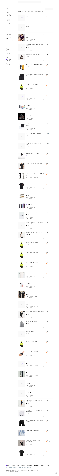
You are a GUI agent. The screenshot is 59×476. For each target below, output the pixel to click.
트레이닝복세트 (36, 177)
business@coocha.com (34, 470)
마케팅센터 (42, 465)
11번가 (8, 34)
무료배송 (8, 60)
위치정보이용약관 (29, 465)
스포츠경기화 (8, 20)
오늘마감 (8, 64)
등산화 (34, 118)
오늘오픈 (8, 63)
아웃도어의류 (8, 25)
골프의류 (8, 24)
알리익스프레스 (9, 37)
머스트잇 (8, 32)
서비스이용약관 (23, 465)
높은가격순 (43, 11)
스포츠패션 (8, 14)
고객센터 (18, 465)
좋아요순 (36, 11)
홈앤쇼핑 (8, 35)
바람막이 (8, 18)
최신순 (23, 11)
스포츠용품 (8, 27)
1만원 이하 (8, 48)
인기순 (20, 11)
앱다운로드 (8, 465)
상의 (34, 39)
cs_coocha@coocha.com (24, 470)
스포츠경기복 (8, 19)
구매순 (25, 11)
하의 (34, 78)
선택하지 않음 (9, 59)
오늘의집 (8, 38)
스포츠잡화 (8, 21)
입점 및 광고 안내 (48, 465)
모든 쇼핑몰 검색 (11, 40)
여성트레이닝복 (9, 16)
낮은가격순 (39, 11)
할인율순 (29, 11)
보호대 (34, 355)
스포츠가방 (8, 23)
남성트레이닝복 (9, 15)
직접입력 (8, 53)
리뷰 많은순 (32, 11)
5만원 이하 (8, 49)
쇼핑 (21, 8)
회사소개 (13, 465)
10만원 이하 (8, 50)
